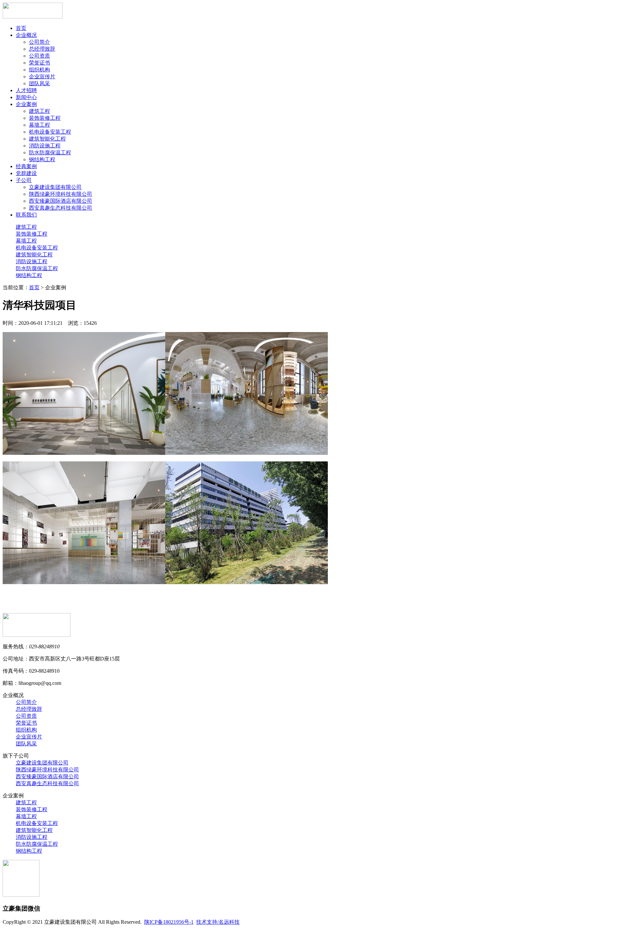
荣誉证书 (39, 62)
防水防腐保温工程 (50, 152)
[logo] (33, 16)
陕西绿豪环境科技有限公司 (60, 194)
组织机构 (39, 69)
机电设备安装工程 (50, 132)
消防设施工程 (45, 145)
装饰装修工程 (45, 118)
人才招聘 (26, 90)
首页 (21, 28)
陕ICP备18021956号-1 (169, 922)
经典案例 (26, 166)
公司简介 (39, 42)
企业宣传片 (42, 76)
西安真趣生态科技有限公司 (60, 208)
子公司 (24, 180)
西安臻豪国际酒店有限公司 (60, 201)
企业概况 (26, 35)
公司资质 (39, 56)
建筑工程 (39, 111)
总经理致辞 (42, 49)
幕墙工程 (39, 125)
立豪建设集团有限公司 (55, 187)
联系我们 (26, 215)
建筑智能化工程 (47, 139)
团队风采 (39, 83)
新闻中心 (26, 97)
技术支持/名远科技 (218, 922)
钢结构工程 (42, 159)
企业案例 (26, 104)
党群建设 (26, 173)
